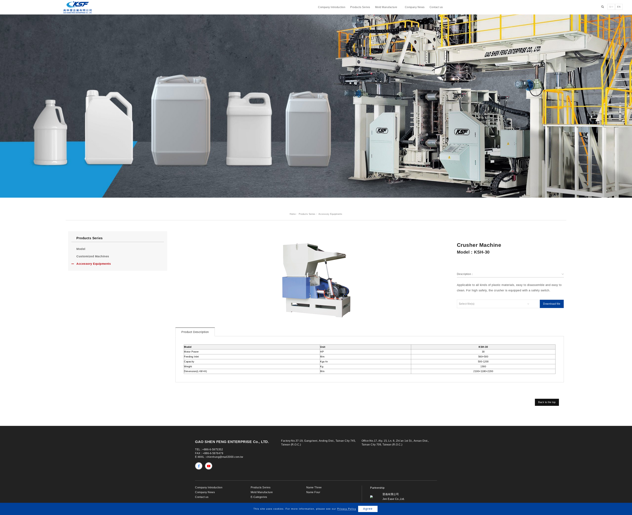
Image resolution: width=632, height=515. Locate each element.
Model (80, 249)
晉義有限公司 (390, 494)
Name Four (313, 492)
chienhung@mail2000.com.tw (224, 456)
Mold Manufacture (386, 7)
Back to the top (547, 402)
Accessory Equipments (330, 214)
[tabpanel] (316, 103)
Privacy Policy (346, 508)
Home (293, 214)
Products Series (360, 7)
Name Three (314, 487)
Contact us (436, 7)
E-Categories (259, 497)
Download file (551, 303)
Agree (368, 508)
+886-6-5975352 (212, 449)
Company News (415, 7)
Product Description (195, 332)
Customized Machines (92, 256)
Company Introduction (331, 7)
